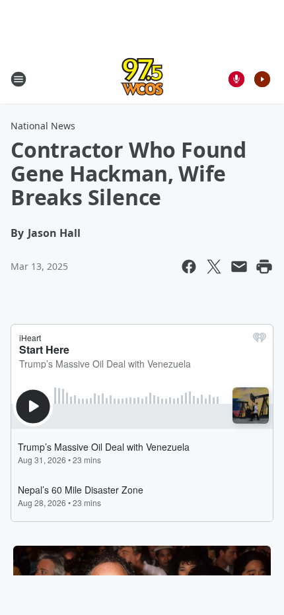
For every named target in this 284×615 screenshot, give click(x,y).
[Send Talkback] (236, 79)
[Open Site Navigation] (18, 79)
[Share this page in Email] (239, 266)
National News (43, 125)
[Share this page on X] (214, 266)
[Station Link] (142, 78)
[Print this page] (264, 266)
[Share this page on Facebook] (189, 266)
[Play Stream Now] (262, 79)
